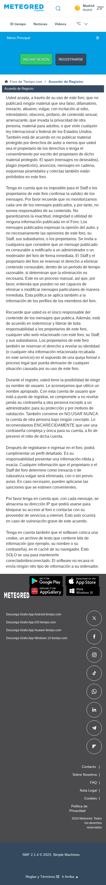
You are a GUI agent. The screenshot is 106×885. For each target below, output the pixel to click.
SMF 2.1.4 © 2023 (36, 855)
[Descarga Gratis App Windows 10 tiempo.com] (83, 591)
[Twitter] (94, 618)
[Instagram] (94, 655)
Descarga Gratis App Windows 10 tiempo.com (36, 638)
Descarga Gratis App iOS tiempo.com (31, 622)
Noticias (40, 24)
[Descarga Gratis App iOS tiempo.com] (82, 581)
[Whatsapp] (94, 691)
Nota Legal (88, 790)
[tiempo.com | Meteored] (16, 594)
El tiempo (18, 24)
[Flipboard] (94, 746)
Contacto (89, 767)
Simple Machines (66, 855)
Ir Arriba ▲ (70, 877)
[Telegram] (94, 728)
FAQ (93, 782)
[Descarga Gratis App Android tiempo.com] (46, 581)
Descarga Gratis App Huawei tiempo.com (33, 630)
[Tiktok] (94, 673)
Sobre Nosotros (84, 775)
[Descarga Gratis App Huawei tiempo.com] (46, 591)
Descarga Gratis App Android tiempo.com (33, 614)
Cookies (90, 798)
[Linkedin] (94, 710)
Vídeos (60, 24)
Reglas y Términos (41, 877)
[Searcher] (58, 8)
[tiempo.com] (24, 8)
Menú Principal (18, 38)
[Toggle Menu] (97, 38)
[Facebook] (94, 637)
